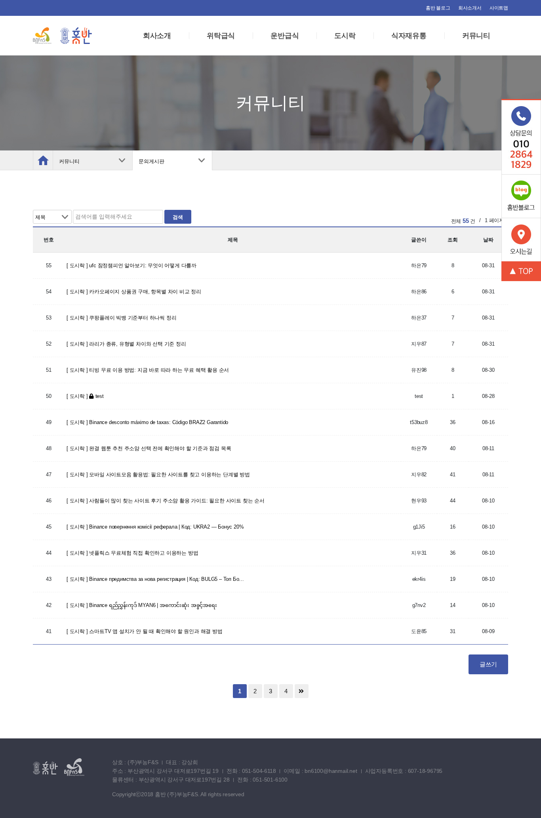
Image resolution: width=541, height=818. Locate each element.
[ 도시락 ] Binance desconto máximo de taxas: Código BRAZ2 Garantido (147, 422)
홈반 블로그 (438, 8)
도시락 (344, 36)
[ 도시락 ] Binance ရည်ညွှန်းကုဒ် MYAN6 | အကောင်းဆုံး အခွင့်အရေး (142, 605)
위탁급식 (221, 36)
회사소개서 (470, 8)
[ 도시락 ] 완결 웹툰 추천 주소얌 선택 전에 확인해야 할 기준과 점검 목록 (149, 448)
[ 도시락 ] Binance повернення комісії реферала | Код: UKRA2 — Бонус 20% (155, 527)
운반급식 (284, 36)
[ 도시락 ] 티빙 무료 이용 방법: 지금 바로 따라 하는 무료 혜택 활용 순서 (148, 370)
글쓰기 (488, 664)
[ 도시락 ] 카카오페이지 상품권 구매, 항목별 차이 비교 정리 (134, 292)
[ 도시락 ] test (85, 396)
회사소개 (157, 36)
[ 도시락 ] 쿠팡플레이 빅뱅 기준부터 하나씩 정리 (121, 318)
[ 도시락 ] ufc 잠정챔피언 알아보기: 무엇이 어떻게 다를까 (131, 265)
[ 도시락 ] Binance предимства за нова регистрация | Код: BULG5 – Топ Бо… (155, 579)
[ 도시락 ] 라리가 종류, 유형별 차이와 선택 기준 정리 (126, 344)
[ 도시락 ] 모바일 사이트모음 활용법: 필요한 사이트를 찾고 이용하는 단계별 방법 (158, 474)
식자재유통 (409, 36)
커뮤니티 (476, 36)
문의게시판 (151, 161)
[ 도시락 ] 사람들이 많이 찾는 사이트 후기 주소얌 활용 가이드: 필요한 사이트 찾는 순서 (166, 501)
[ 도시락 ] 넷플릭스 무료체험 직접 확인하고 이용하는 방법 (132, 553)
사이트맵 (499, 8)
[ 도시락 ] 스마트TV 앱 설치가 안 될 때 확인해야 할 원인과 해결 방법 (145, 631)
